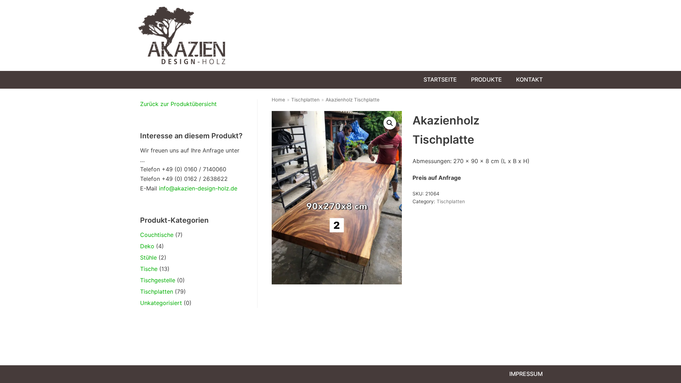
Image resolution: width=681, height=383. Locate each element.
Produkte (486, 79)
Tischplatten (156, 291)
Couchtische (156, 234)
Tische (148, 268)
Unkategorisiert (161, 302)
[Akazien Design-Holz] (181, 35)
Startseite (440, 79)
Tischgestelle (157, 280)
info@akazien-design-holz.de (198, 188)
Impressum (526, 373)
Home (278, 99)
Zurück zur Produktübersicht (178, 103)
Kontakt (529, 79)
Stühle (148, 257)
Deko (147, 246)
